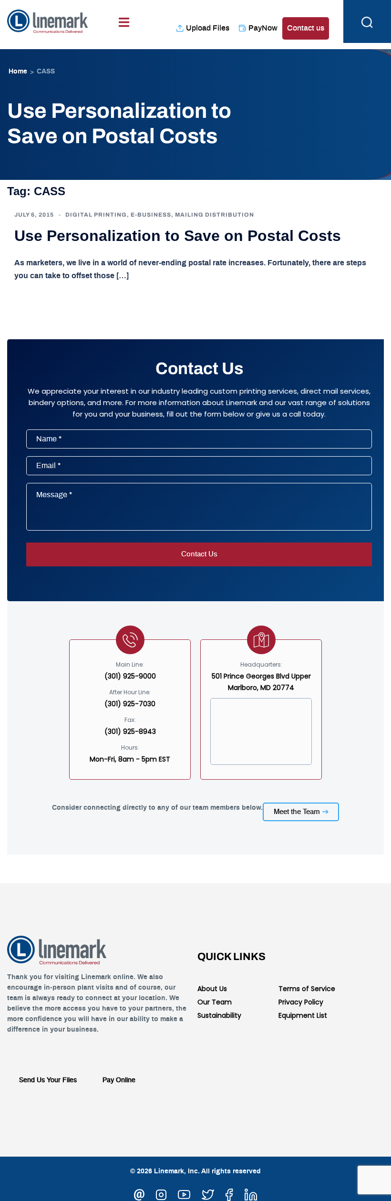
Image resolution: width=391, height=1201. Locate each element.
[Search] (367, 21)
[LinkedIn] (251, 1193)
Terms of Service (306, 988)
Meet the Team (297, 811)
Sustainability (219, 1015)
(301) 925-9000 (130, 676)
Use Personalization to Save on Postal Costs (177, 235)
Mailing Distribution (214, 214)
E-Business (151, 214)
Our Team (214, 1002)
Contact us (305, 28)
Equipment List (302, 1015)
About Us (212, 988)
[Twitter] (208, 1193)
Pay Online (119, 1080)
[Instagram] (161, 1193)
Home (18, 71)
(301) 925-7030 (129, 704)
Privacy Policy (300, 1002)
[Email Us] (139, 1193)
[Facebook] (229, 1193)
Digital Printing (96, 214)
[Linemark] (47, 19)
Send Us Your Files (48, 1080)
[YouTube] (184, 1193)
